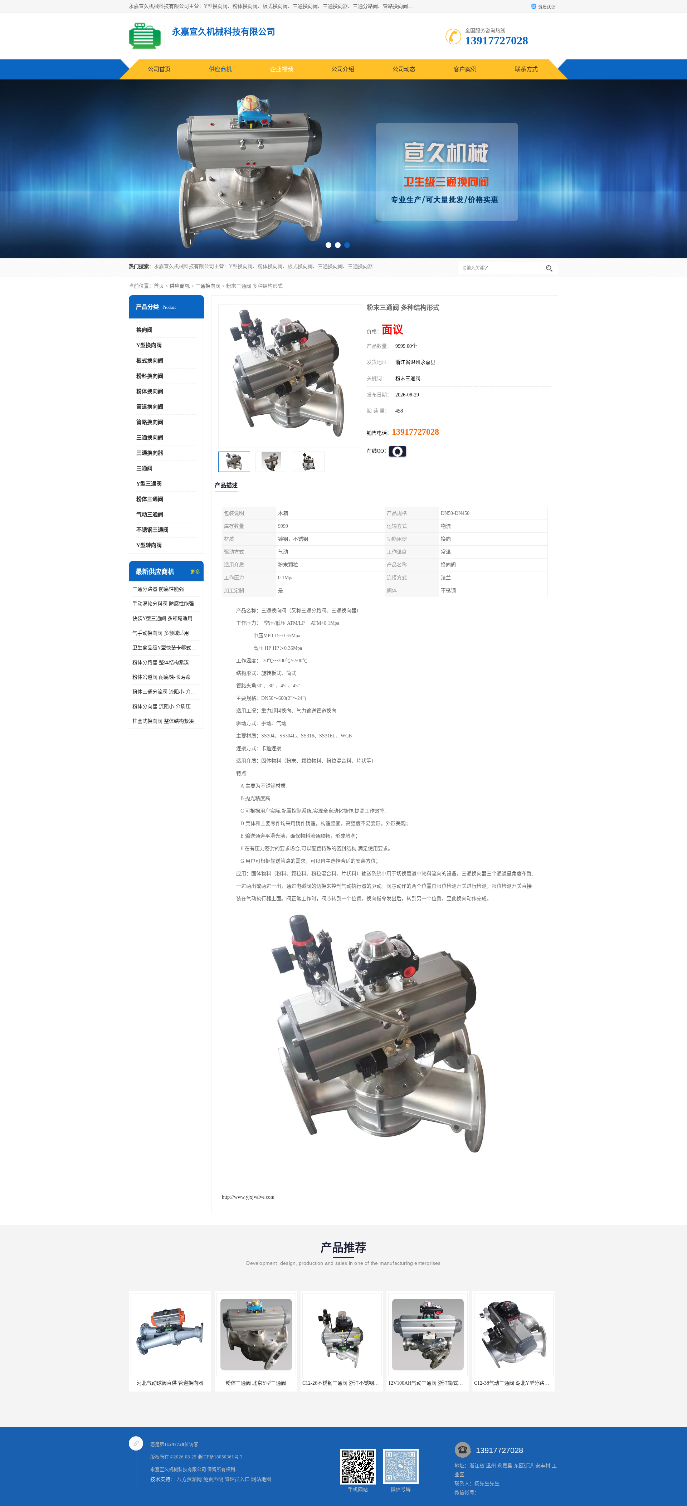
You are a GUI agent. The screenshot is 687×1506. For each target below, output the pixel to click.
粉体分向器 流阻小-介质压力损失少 (166, 706)
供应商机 (220, 69)
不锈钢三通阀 (152, 530)
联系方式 (526, 69)
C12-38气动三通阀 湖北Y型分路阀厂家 (425, 1383)
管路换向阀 (149, 422)
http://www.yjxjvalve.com (248, 1197)
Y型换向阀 (149, 345)
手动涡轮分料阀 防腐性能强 (163, 603)
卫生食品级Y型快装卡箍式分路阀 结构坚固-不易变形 (166, 647)
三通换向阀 (207, 286)
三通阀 (144, 468)
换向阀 (144, 330)
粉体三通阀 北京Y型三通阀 (165, 1383)
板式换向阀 (149, 361)
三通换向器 (149, 453)
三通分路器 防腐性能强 (158, 589)
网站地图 (261, 1479)
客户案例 (465, 69)
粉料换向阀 (149, 376)
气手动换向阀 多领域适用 (160, 633)
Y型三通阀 (149, 484)
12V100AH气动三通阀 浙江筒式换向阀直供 (344, 1383)
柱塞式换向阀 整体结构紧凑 (163, 721)
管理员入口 (237, 1479)
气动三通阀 (149, 514)
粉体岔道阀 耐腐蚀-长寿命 (161, 677)
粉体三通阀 (149, 499)
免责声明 (213, 1479)
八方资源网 (189, 1479)
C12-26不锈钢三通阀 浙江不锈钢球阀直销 (257, 1383)
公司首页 (159, 69)
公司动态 (404, 69)
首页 (159, 286)
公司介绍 (342, 69)
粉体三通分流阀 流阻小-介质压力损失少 (166, 691)
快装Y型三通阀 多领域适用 (162, 618)
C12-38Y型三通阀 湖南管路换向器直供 (511, 1383)
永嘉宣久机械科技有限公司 (178, 1469)
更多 (195, 572)
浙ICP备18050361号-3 (220, 1456)
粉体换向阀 (149, 391)
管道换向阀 (149, 407)
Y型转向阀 (149, 545)
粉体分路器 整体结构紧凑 (160, 662)
